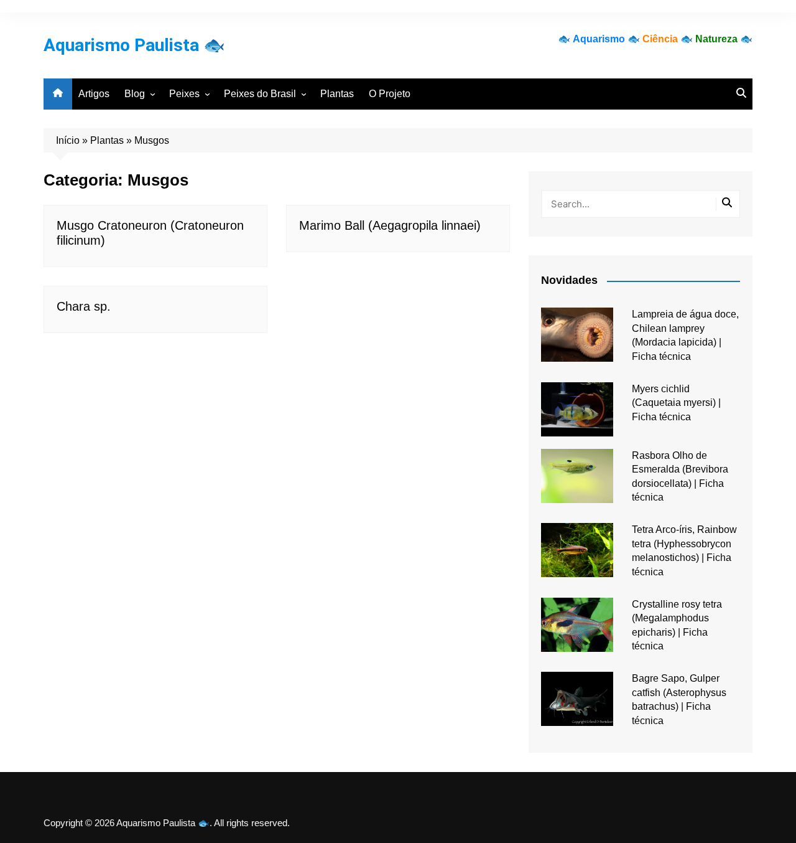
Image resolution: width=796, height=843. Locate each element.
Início (68, 140)
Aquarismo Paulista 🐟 (134, 45)
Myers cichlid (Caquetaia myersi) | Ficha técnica (676, 403)
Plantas (337, 93)
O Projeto (389, 93)
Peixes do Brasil (260, 93)
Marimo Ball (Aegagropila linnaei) (390, 225)
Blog (134, 93)
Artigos (93, 93)
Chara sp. (84, 306)
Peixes (184, 93)
